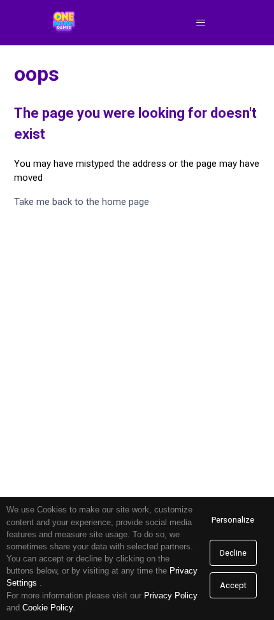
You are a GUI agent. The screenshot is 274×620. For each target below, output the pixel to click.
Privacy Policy (171, 595)
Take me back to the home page (81, 202)
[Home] (64, 22)
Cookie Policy (47, 607)
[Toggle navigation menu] (200, 23)
